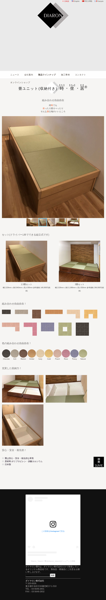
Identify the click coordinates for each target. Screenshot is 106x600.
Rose (66, 359)
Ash (14, 359)
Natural (83, 359)
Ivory (40, 359)
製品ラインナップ (47, 75)
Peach (57, 359)
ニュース (14, 75)
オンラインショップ (20, 82)
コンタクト (80, 75)
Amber (31, 359)
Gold (49, 359)
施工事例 (65, 75)
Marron (23, 359)
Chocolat (6, 359)
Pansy (74, 359)
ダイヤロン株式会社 (53, 30)
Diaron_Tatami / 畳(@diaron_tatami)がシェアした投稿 (53, 561)
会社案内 (28, 75)
